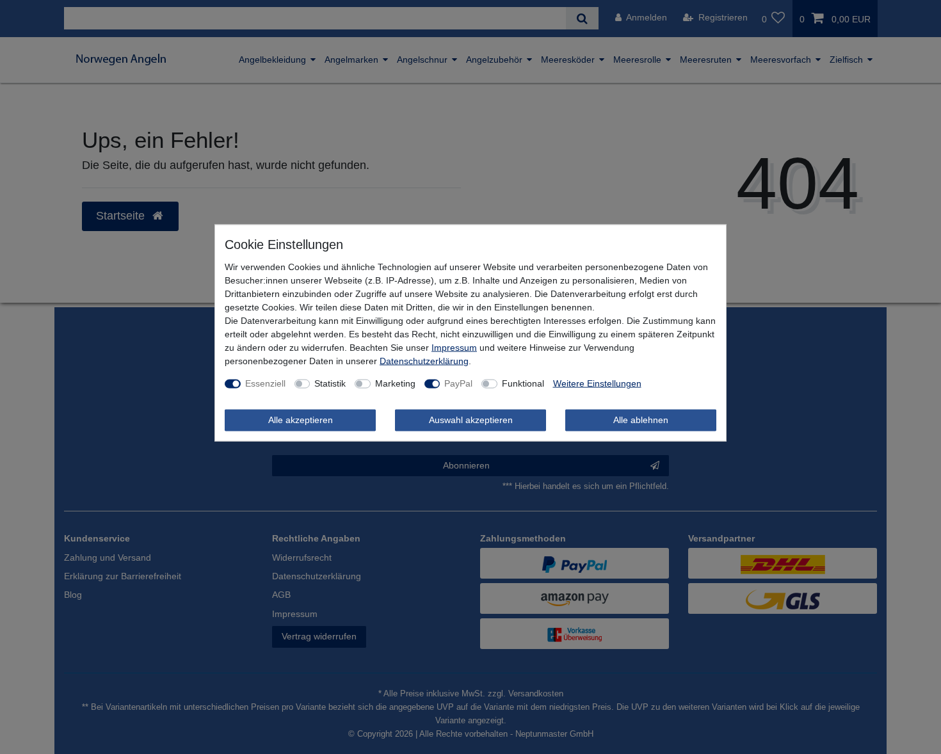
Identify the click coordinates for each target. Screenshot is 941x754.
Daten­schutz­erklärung (424, 361)
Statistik (330, 383)
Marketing (395, 383)
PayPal (458, 383)
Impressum (454, 347)
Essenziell (265, 383)
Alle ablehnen (640, 420)
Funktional (523, 383)
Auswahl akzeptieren (471, 420)
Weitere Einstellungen (597, 383)
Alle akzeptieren (300, 420)
